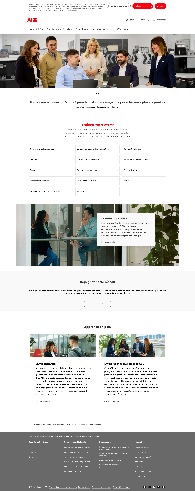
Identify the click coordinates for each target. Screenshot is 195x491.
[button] (130, 20)
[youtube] (163, 487)
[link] (44, 402)
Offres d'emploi (123, 29)
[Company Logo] (32, 20)
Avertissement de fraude (40, 425)
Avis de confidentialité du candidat (67, 425)
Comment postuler (105, 29)
